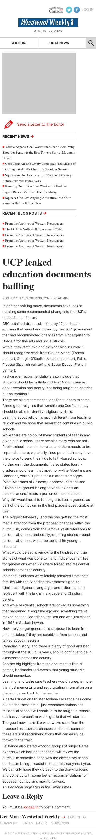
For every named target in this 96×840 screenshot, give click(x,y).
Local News (58, 43)
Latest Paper (34, 823)
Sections (19, 43)
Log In (87, 9)
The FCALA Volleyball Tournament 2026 (33, 229)
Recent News (18, 136)
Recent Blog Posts (24, 213)
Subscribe (60, 823)
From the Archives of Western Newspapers (34, 223)
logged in (30, 807)
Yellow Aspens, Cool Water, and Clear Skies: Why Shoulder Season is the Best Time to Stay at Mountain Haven (38, 152)
